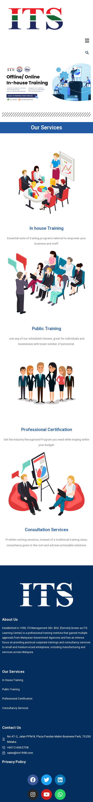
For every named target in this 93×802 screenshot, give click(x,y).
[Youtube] (46, 794)
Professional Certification (46, 429)
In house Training (46, 228)
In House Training (12, 680)
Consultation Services (46, 529)
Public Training (46, 328)
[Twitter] (46, 779)
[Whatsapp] (60, 794)
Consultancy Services (15, 708)
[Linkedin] (60, 779)
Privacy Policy (14, 762)
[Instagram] (32, 794)
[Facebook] (32, 779)
